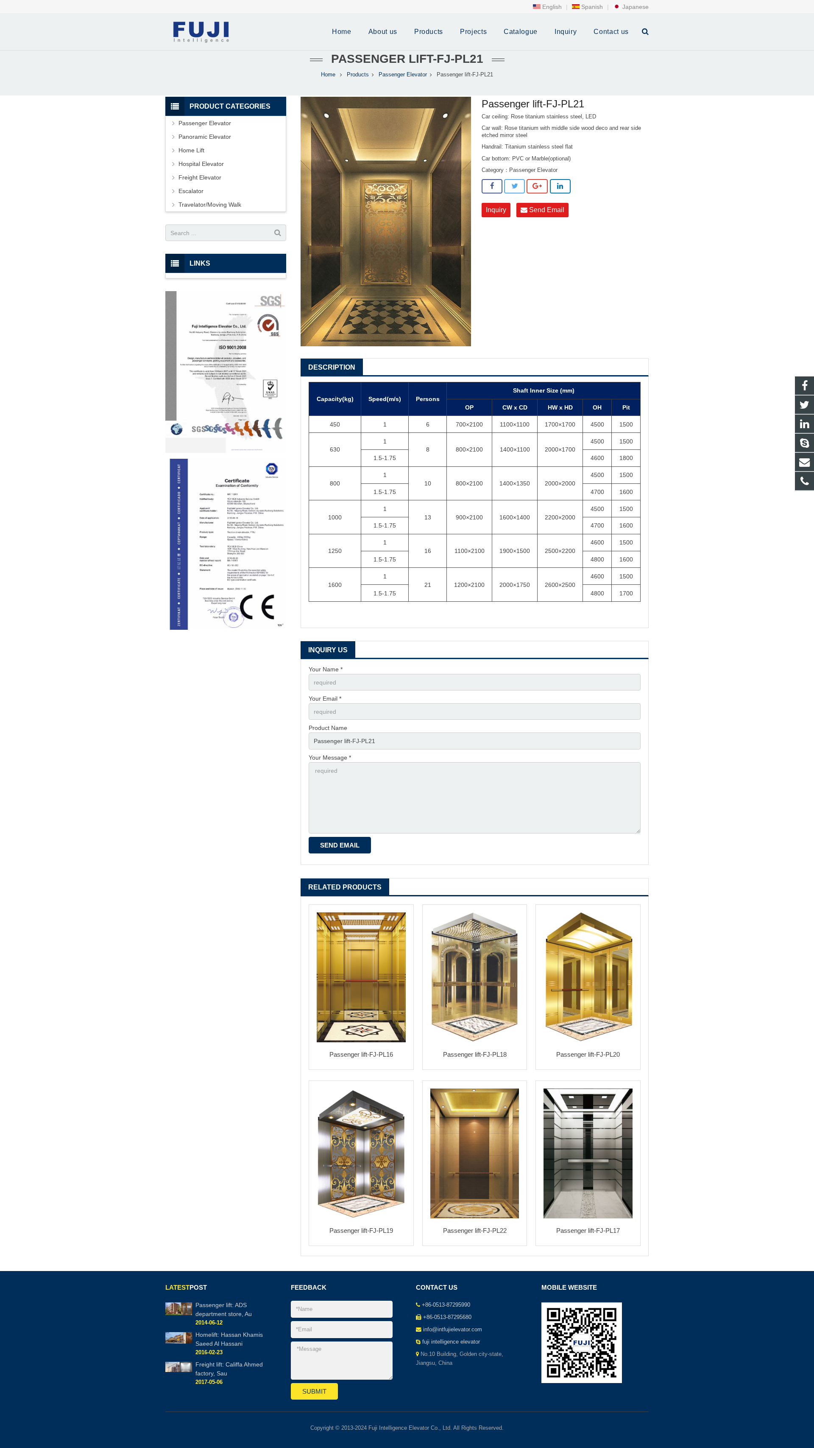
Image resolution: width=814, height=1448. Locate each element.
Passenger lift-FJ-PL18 (475, 1054)
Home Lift (191, 150)
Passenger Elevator (403, 75)
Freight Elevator (199, 177)
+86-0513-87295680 (447, 1317)
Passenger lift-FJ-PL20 (588, 1054)
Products (358, 75)
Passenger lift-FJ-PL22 (475, 1230)
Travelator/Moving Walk (209, 204)
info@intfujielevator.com (452, 1330)
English (551, 6)
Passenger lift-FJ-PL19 (361, 1230)
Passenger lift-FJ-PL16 (361, 1054)
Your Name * (326, 669)
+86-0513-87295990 (446, 1305)
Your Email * (325, 698)
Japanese (635, 6)
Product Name (328, 727)
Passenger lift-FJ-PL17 (588, 1230)
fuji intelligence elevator (451, 1342)
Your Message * (330, 757)
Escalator (191, 191)
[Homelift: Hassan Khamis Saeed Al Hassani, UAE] (178, 1342)
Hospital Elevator (201, 163)
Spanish (591, 6)
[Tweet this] (514, 186)
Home (328, 75)
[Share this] (492, 186)
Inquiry (496, 209)
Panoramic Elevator (204, 136)
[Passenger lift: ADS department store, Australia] (178, 1313)
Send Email (545, 209)
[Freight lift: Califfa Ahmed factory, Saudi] (178, 1370)
